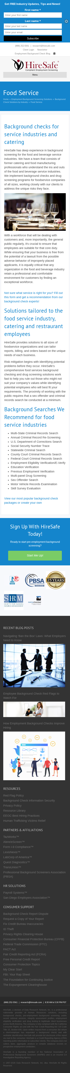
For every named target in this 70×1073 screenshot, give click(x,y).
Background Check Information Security (29, 800)
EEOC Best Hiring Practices (21, 815)
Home (6, 99)
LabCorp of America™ (17, 857)
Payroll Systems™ (15, 892)
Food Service (36, 102)
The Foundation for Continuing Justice (28, 979)
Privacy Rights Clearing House (23, 934)
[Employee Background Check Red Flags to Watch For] (34, 709)
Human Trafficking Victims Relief (24, 820)
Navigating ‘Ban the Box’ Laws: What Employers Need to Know (34, 638)
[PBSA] (34, 579)
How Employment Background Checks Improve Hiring (34, 725)
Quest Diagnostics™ (16, 862)
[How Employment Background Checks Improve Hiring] (34, 756)
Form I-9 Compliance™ (18, 847)
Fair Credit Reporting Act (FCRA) (24, 954)
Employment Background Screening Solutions (31, 99)
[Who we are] (55, 579)
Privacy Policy (12, 805)
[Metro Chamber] (34, 600)
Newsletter (42, 49)
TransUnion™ (12, 867)
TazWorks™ (11, 836)
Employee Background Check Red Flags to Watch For (31, 695)
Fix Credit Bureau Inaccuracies (23, 924)
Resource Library (14, 810)
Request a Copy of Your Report (23, 919)
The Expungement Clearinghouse (25, 984)
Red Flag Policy (13, 795)
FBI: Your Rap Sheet (16, 974)
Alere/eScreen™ (14, 842)
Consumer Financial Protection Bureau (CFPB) (33, 939)
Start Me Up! (35, 555)
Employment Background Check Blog (32, 53)
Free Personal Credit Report (21, 959)
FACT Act (9, 949)
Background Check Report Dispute (25, 913)
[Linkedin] (54, 54)
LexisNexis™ (11, 852)
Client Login (28, 49)
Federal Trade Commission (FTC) (25, 944)
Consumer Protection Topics (21, 964)
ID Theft (8, 929)
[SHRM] (13, 600)
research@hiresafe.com (44, 46)
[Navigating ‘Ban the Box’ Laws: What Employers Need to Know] (34, 665)
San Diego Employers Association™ (26, 897)
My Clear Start (12, 969)
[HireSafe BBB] (13, 579)
